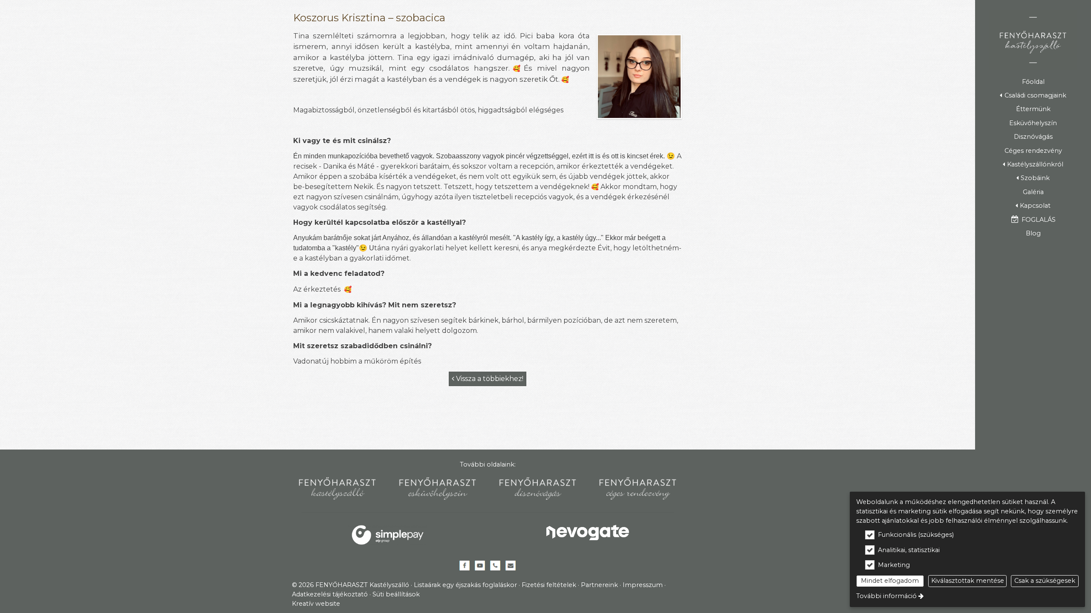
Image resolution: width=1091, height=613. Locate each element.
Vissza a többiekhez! (487, 379)
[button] (1033, 96)
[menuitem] (1033, 82)
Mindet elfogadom (890, 580)
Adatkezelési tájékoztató (330, 594)
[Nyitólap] (1033, 40)
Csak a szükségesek (1044, 580)
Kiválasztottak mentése (967, 580)
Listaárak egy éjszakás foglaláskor (465, 585)
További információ (886, 596)
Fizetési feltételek (549, 585)
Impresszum (643, 585)
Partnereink (599, 585)
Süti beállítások (396, 594)
